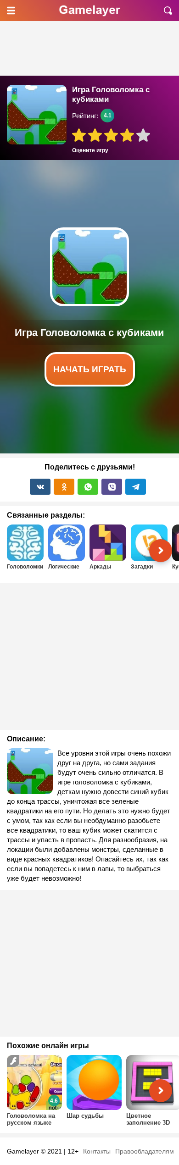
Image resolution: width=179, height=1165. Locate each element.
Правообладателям (144, 1151)
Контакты (97, 1151)
